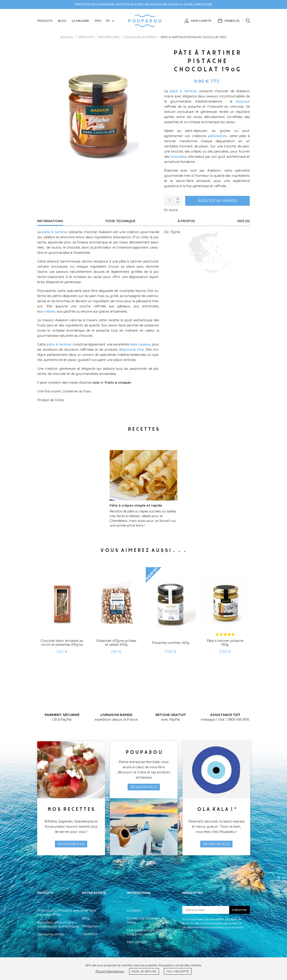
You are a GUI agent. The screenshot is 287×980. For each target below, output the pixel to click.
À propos (89, 910)
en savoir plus (71, 844)
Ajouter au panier (217, 201)
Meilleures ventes (50, 934)
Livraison (134, 910)
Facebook (89, 934)
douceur (243, 101)
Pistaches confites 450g (170, 643)
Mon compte (201, 20)
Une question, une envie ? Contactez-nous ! (147, 932)
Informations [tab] (50, 221)
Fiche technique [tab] (120, 221)
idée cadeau (140, 344)
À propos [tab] (186, 221)
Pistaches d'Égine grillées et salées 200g (116, 643)
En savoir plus (216, 844)
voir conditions (198, 4)
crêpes (49, 311)
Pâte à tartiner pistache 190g (225, 643)
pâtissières (217, 136)
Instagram (90, 926)
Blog (86, 918)
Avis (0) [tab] (243, 221)
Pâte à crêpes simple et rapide (136, 505)
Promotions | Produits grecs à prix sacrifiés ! (59, 912)
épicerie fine (133, 350)
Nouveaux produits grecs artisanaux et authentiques (58, 924)
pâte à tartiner (183, 91)
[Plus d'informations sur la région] (207, 252)
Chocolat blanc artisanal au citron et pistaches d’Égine (62, 643)
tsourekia (178, 157)
